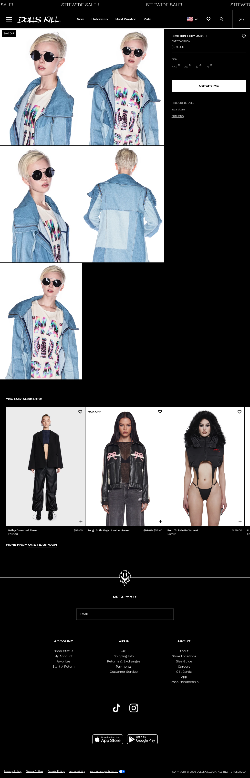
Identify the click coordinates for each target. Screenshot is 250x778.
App (184, 676)
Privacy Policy (12, 771)
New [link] (80, 19)
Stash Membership (184, 682)
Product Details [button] (183, 103)
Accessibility (77, 771)
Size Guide (184, 661)
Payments (124, 666)
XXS (174, 66)
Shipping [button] (178, 116)
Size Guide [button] (178, 109)
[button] (79, 4)
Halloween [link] (100, 19)
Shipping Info (124, 656)
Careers (184, 666)
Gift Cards (184, 671)
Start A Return (63, 666)
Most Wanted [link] (125, 19)
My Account (63, 656)
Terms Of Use (34, 771)
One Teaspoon (181, 41)
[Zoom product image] (41, 87)
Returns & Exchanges (123, 661)
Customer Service (124, 671)
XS (186, 66)
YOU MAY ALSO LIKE (24, 399)
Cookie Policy (56, 771)
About (183, 651)
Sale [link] (147, 19)
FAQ (123, 651)
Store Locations (184, 656)
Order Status (63, 651)
